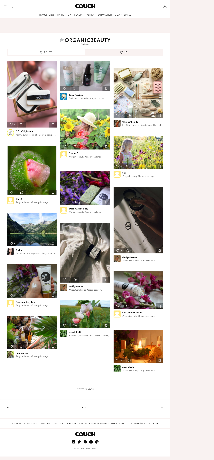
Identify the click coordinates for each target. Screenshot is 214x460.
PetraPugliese (76, 94)
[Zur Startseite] (85, 6)
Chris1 (19, 199)
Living (61, 15)
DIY (69, 15)
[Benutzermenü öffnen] (165, 6)
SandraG (73, 153)
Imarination (22, 353)
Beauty (78, 15)
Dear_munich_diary (25, 302)
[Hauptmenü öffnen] (5, 6)
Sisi (124, 172)
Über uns (16, 423)
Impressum (52, 423)
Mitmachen (105, 15)
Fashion (90, 15)
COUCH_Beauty (24, 131)
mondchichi (75, 332)
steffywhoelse (76, 286)
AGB (61, 423)
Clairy (19, 250)
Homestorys (46, 15)
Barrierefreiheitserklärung (133, 423)
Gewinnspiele (123, 15)
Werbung (153, 423)
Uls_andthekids (130, 121)
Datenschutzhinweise (76, 423)
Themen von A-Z (31, 423)
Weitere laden (85, 389)
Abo (43, 423)
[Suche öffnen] (11, 6)
